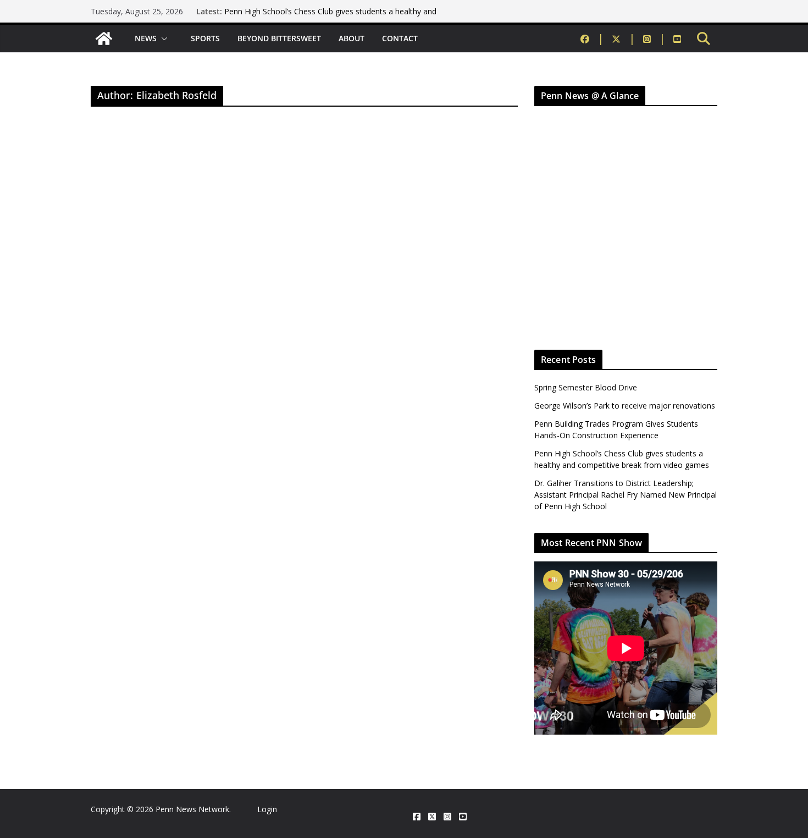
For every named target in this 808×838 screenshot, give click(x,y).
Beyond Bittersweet (279, 38)
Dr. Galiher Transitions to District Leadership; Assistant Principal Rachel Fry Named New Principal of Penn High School (625, 494)
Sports (205, 38)
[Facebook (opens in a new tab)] (592, 38)
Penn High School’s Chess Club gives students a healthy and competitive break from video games (330, 16)
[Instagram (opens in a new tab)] (654, 38)
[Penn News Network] (104, 38)
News (146, 38)
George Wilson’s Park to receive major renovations (624, 405)
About (351, 38)
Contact (400, 38)
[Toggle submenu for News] (165, 38)
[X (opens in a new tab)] (432, 817)
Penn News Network (192, 809)
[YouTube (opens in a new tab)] (677, 38)
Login (267, 809)
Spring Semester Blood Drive (585, 387)
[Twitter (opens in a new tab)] (623, 38)
